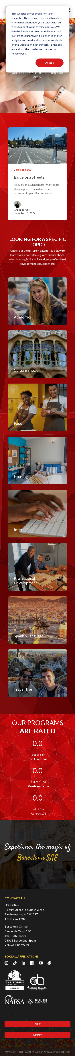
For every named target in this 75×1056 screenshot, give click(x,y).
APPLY (37, 1034)
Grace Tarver (21, 209)
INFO (37, 1024)
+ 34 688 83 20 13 (17, 945)
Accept (49, 62)
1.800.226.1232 (15, 919)
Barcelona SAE (22, 169)
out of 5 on (38, 754)
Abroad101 (38, 813)
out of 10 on (38, 781)
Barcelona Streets (29, 177)
